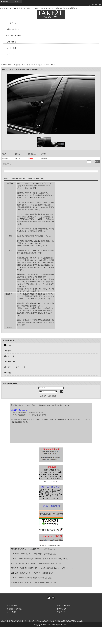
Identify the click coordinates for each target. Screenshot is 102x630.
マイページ (10, 54)
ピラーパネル (49, 65)
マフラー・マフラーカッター (16, 367)
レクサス (28, 65)
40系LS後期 (38, 65)
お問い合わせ (11, 42)
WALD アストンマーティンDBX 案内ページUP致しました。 (40, 563)
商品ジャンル (19, 65)
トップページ (11, 23)
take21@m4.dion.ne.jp (19, 410)
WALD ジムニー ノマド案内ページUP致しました (38, 554)
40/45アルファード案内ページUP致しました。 (36, 578)
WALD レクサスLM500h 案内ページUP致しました (38, 549)
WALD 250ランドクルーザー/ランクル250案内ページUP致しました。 (44, 559)
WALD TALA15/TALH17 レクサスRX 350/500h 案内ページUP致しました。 (47, 568)
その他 (8, 373)
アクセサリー (11, 356)
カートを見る (11, 48)
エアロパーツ (11, 345)
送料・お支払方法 (12, 29)
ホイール (9, 351)
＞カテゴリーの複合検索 (47, 396)
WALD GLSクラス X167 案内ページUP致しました (37, 582)
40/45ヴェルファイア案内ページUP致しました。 (37, 573)
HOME (3, 65)
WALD (10, 65)
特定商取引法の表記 (13, 35)
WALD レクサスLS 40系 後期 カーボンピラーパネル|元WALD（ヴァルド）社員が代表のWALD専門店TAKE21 (41, 621)
